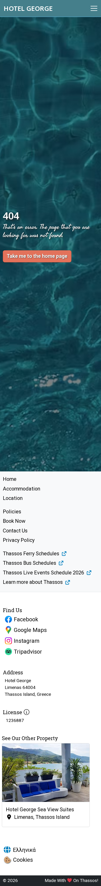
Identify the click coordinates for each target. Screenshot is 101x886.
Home (9, 479)
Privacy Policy (19, 540)
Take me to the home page (37, 256)
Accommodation (21, 489)
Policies (12, 512)
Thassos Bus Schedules (29, 563)
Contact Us (15, 531)
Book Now (14, 521)
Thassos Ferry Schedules (31, 553)
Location (13, 498)
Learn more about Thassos (33, 582)
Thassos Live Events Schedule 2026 (43, 573)
